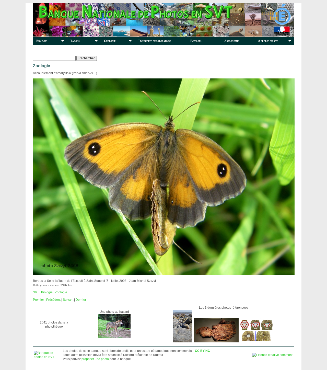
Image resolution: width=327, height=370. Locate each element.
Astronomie (231, 41)
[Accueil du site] (120, 20)
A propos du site (268, 41)
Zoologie (61, 292)
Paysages (195, 41)
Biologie (41, 41)
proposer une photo (95, 359)
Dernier (81, 300)
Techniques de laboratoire (154, 41)
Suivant (68, 300)
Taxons (74, 41)
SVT (36, 292)
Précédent (53, 300)
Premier (38, 300)
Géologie (109, 41)
